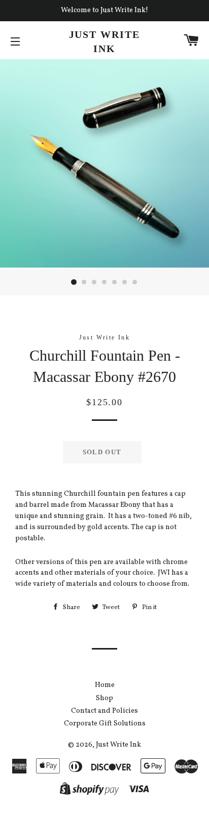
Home (105, 685)
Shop (104, 698)
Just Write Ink (105, 41)
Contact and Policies (104, 711)
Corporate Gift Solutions (105, 723)
